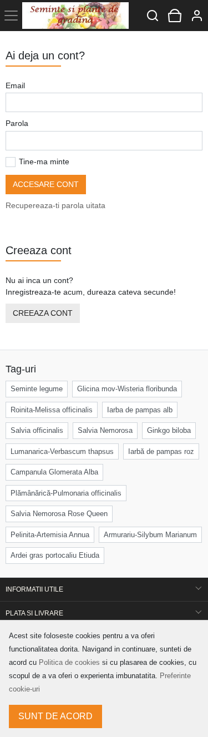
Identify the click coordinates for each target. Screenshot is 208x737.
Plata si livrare (34, 613)
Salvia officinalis (37, 430)
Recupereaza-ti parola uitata (55, 205)
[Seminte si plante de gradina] (75, 15)
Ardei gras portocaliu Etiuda (55, 555)
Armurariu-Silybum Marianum (150, 535)
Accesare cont (46, 184)
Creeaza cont (43, 313)
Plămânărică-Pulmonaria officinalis (66, 493)
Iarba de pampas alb (140, 410)
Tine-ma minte (44, 161)
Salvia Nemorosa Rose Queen (59, 513)
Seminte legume (37, 389)
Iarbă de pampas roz (161, 451)
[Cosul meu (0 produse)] (175, 15)
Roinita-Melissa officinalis (52, 410)
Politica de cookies (69, 662)
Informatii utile (34, 589)
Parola (17, 123)
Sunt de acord (55, 716)
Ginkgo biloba (169, 430)
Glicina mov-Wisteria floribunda (127, 389)
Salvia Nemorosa (105, 430)
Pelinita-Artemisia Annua (50, 535)
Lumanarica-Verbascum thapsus (62, 451)
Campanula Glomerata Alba (54, 472)
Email (15, 85)
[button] (197, 15)
